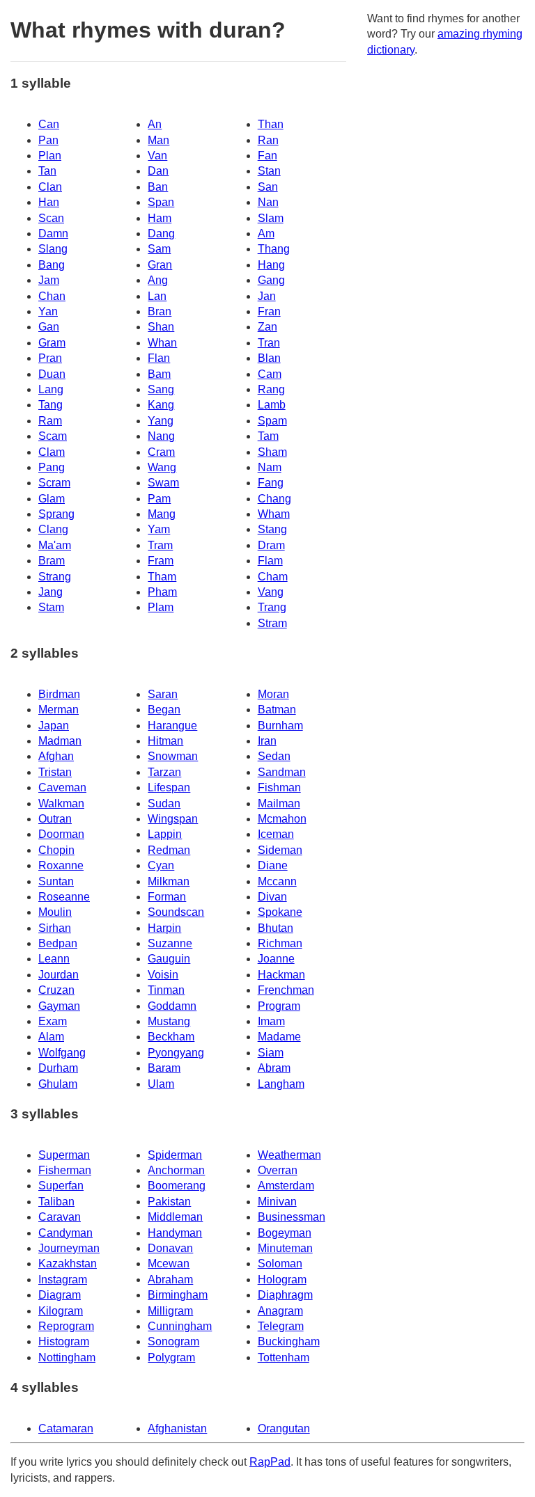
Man (158, 140)
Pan (48, 140)
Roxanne (61, 865)
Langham (281, 1084)
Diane (273, 865)
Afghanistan (177, 1428)
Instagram (62, 1279)
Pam (159, 499)
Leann (54, 959)
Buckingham (289, 1341)
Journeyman (69, 1248)
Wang (162, 467)
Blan (269, 358)
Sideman (280, 850)
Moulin (55, 912)
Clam (51, 452)
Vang (271, 592)
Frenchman (286, 990)
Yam (159, 529)
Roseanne (64, 897)
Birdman (59, 694)
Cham (273, 577)
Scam (52, 436)
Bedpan (57, 943)
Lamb (272, 405)
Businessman (291, 1217)
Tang (50, 405)
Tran (269, 343)
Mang (162, 514)
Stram (272, 623)
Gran (160, 265)
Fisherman (64, 1170)
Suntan (56, 881)
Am (266, 233)
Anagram (280, 1311)
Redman (169, 850)
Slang (53, 249)
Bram (51, 561)
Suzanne (170, 943)
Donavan (170, 1248)
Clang (53, 529)
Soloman (280, 1263)
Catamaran (65, 1428)
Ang (158, 280)
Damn (53, 233)
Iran (267, 741)
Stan (269, 171)
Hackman (281, 975)
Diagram (59, 1295)
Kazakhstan (67, 1263)
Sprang (56, 514)
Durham (58, 1068)
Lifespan (169, 787)
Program (279, 1006)
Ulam (161, 1084)
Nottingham (66, 1357)
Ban (158, 187)
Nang (161, 436)
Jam (48, 280)
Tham (162, 577)
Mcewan (168, 1263)
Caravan (59, 1217)
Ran (268, 140)
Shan (161, 327)
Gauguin (169, 959)
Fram (160, 561)
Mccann (277, 881)
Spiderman (175, 1155)
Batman (277, 709)
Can (48, 124)
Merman (58, 709)
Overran (277, 1170)
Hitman (165, 741)
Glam (51, 499)
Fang (271, 483)
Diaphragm (285, 1295)
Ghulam (57, 1084)
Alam (51, 1037)
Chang (274, 499)
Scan (51, 218)
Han (48, 202)
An (155, 124)
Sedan (274, 756)
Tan (47, 171)
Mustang (169, 1021)
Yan (48, 311)
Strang (54, 577)
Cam (269, 374)
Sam (159, 249)
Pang (51, 467)
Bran (159, 311)
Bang (51, 265)
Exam (52, 1021)
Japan (53, 725)
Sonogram (173, 1341)
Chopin (56, 850)
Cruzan (56, 990)
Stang (272, 529)
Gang (271, 280)
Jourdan (58, 975)
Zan (267, 327)
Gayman (59, 1006)
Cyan (161, 865)
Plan (49, 155)
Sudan (164, 803)
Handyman (175, 1233)
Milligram (170, 1311)
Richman (280, 943)
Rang (271, 389)
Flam (270, 561)
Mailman (279, 803)
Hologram (282, 1279)
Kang (161, 405)
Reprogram (66, 1326)
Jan (267, 296)
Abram (274, 1068)
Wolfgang (62, 1053)
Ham (159, 218)
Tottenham (283, 1357)
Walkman (61, 803)
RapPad (269, 1462)
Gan (48, 327)
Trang (272, 607)
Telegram (281, 1326)
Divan (272, 897)
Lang (50, 389)
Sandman (282, 772)
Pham (162, 592)
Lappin (165, 834)
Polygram (171, 1357)
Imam (271, 1021)
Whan (162, 343)
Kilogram (60, 1311)
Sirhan (54, 928)
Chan (51, 296)
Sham (272, 452)
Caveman (62, 787)
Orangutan (284, 1428)
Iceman (276, 834)
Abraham (170, 1279)
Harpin (164, 928)
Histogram (63, 1341)
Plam (160, 607)
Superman (64, 1155)
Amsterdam (286, 1185)
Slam (271, 218)
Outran (55, 819)
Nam (269, 467)
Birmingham (178, 1295)
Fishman (279, 787)
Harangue (172, 725)
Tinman (166, 990)
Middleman (175, 1217)
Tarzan (164, 772)
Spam (272, 421)
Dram (271, 545)
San (268, 187)
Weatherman (289, 1155)
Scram (54, 483)
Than (271, 124)
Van (157, 155)
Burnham (280, 725)
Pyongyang (176, 1053)
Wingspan (173, 819)
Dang (161, 233)
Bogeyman (284, 1233)
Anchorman (176, 1170)
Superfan (61, 1185)
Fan (267, 155)
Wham (274, 514)
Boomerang (177, 1185)
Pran (50, 358)
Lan (157, 296)
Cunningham (180, 1326)
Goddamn (172, 1006)
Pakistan (169, 1201)
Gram (51, 343)
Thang (274, 249)
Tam (268, 436)
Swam (163, 483)
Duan (51, 374)
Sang (161, 389)
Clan (50, 187)
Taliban (56, 1201)
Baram (164, 1068)
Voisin (163, 975)
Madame (279, 1037)
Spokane (280, 912)
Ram (50, 421)
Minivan (277, 1201)
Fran (269, 311)
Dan (158, 171)
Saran (163, 694)
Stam (51, 607)
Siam (271, 1053)
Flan (159, 358)
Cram (161, 452)
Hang (271, 265)
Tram (160, 545)
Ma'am (54, 545)
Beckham (171, 1037)
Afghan (56, 756)
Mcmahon (282, 819)
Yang (160, 421)
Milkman (168, 881)
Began (164, 709)
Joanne (276, 959)
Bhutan (275, 928)
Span (161, 202)
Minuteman (285, 1248)
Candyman (65, 1233)
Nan (268, 202)
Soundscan (176, 912)
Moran (273, 694)
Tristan (55, 772)
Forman (167, 897)
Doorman (61, 834)
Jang (50, 592)
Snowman (173, 756)
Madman (60, 741)
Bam (159, 374)
